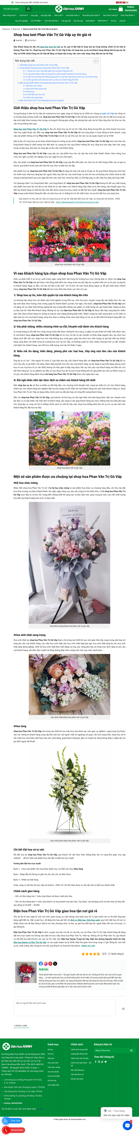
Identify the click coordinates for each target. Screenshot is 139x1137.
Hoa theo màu (72, 15)
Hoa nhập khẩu (53, 1085)
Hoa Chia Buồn (127, 15)
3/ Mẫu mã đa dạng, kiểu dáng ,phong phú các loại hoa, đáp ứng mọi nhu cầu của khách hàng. (62, 77)
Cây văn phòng (51, 20)
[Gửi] (28, 9)
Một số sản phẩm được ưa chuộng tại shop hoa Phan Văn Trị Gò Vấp (48, 83)
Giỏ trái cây (78, 21)
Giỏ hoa (50, 1054)
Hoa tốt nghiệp (21, 21)
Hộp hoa (51, 1058)
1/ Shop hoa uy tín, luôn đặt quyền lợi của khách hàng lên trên (49, 71)
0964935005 (17, 1130)
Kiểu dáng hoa (9, 15)
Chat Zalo (15, 1120)
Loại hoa (22, 15)
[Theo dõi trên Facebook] (96, 1062)
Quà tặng (90, 20)
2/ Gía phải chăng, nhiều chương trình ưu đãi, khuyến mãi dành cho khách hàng (56, 74)
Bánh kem (102, 20)
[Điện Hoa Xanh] (69, 9)
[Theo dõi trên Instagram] (99, 1062)
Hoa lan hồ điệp (54, 1076)
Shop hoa (16, 29)
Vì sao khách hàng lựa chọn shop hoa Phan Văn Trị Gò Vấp (44, 68)
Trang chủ (6, 29)
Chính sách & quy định (79, 1049)
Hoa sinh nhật (53, 1063)
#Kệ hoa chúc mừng (34, 86)
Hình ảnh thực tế (77, 1074)
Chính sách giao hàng (34, 97)
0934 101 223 (88, 946)
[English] (120, 2)
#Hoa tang (30, 92)
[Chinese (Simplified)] (123, 2)
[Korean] (127, 2)
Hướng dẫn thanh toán (79, 1054)
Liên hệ (122, 21)
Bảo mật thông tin (77, 1070)
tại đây (40, 1109)
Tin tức (113, 21)
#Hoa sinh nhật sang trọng (36, 89)
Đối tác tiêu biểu (77, 1079)
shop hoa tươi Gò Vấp (50, 47)
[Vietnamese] (117, 2)
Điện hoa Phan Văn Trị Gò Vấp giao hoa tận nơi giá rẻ (42, 100)
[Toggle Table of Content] (95, 61)
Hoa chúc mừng (109, 15)
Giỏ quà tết (66, 21)
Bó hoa (50, 1049)
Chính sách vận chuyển (80, 1058)
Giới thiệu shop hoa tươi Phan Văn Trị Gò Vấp (39, 65)
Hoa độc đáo (46, 15)
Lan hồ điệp (35, 20)
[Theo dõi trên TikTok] (102, 1062)
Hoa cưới (58, 15)
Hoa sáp (34, 15)
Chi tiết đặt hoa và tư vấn (35, 95)
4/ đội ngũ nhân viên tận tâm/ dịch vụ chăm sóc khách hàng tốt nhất (52, 80)
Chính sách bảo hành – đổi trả (81, 1064)
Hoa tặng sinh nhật (90, 15)
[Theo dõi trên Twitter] (106, 1062)
